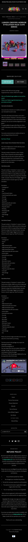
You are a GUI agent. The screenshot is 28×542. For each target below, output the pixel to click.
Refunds (13, 406)
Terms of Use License (13, 400)
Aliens (13, 16)
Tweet (10, 380)
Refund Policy (14, 421)
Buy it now (20, 82)
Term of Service (13, 409)
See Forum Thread (5, 139)
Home (3, 16)
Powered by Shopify (14, 531)
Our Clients (13, 415)
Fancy (17, 380)
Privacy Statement (13, 403)
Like (7, 380)
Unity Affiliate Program (13, 412)
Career (13, 397)
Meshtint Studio (14, 30)
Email (20, 380)
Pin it (13, 380)
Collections (8, 16)
